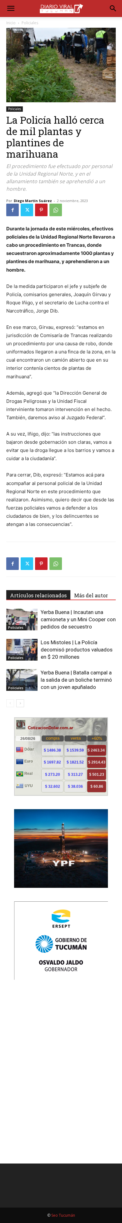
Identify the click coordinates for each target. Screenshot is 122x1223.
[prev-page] (10, 703)
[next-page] (20, 703)
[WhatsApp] (55, 210)
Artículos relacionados (38, 595)
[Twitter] (27, 210)
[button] (11, 8)
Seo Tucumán (63, 1215)
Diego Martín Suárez (33, 200)
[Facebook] (12, 210)
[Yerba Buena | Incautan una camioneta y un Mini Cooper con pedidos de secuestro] (22, 619)
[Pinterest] (41, 210)
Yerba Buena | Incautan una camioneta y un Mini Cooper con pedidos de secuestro (78, 619)
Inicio (11, 22)
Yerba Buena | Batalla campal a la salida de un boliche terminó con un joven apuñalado (76, 679)
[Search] (113, 8)
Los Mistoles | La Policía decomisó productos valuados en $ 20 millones (77, 649)
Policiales (30, 22)
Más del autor (91, 595)
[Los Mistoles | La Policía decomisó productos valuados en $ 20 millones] (22, 650)
